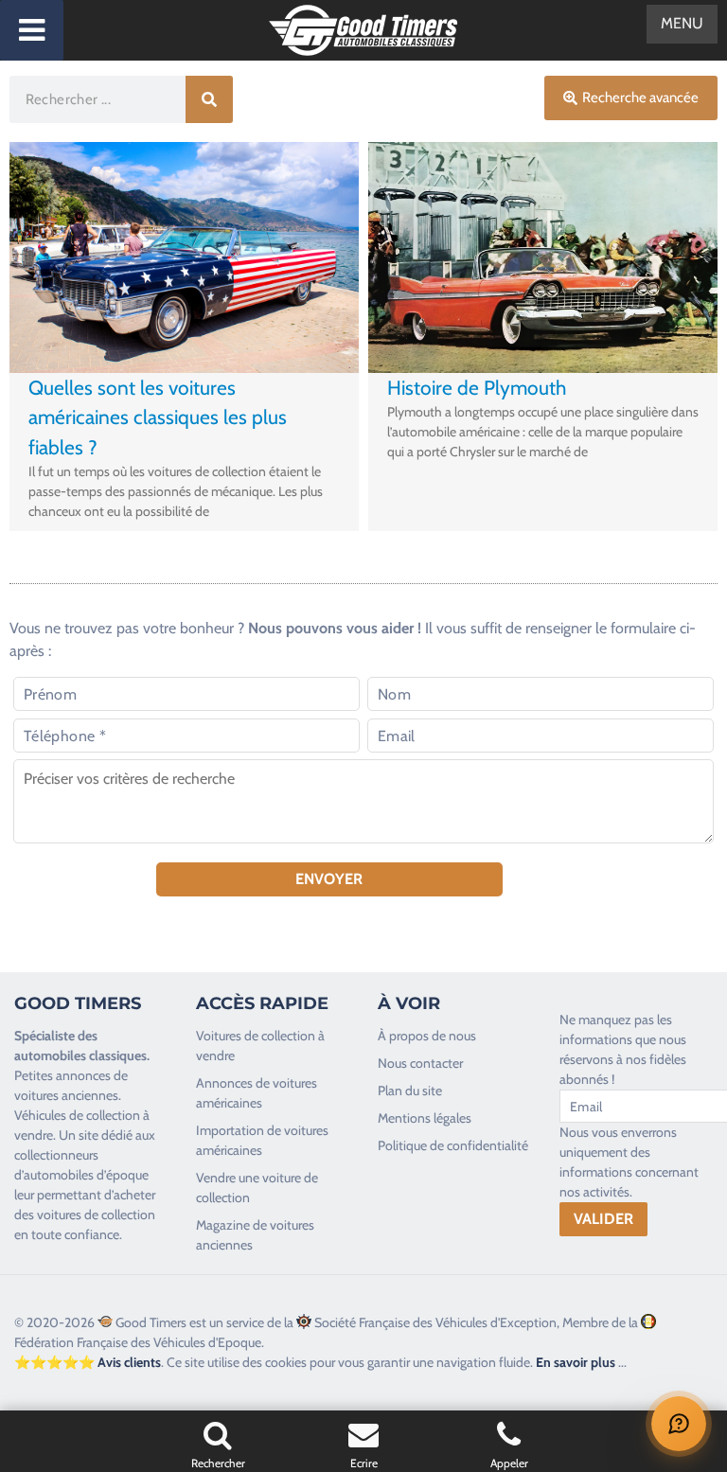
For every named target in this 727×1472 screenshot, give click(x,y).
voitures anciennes (66, 1095)
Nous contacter (420, 1063)
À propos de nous (427, 1035)
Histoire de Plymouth (476, 387)
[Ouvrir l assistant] (678, 1423)
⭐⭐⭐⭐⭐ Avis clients (87, 1362)
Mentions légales (424, 1117)
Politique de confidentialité (453, 1145)
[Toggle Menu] (31, 30)
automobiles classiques (80, 1055)
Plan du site (410, 1090)
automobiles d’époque (86, 1174)
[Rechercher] (209, 99)
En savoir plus (575, 1362)
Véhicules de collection (77, 1115)
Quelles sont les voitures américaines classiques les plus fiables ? (157, 417)
